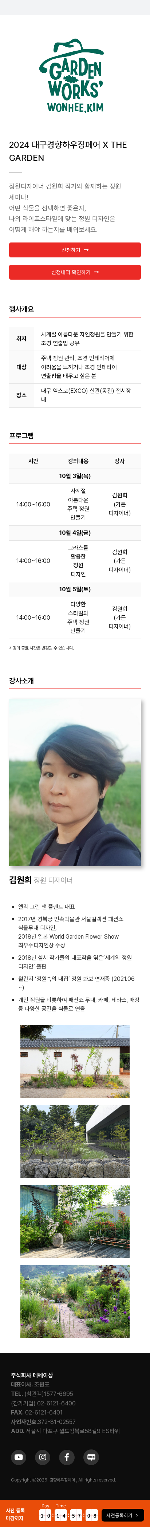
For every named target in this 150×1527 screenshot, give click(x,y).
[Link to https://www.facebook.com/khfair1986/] (66, 1457)
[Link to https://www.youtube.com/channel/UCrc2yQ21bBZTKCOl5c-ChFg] (18, 1457)
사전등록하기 (119, 1515)
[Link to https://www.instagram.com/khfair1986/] (42, 1457)
